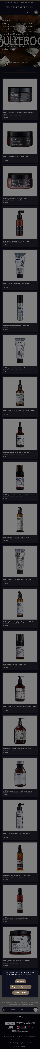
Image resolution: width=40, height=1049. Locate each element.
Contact (29, 1043)
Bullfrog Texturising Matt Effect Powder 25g (18, 791)
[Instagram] (22, 1017)
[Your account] (32, 12)
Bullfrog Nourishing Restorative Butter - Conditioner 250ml (17, 961)
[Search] (28, 12)
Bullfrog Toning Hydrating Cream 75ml (16, 326)
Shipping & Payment (19, 1043)
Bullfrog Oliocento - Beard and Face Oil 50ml (18, 410)
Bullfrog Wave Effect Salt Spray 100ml (16, 241)
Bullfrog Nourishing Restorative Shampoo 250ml (19, 706)
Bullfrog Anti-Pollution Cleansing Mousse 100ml (19, 495)
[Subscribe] (35, 1010)
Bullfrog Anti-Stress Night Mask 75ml (16, 537)
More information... (26, 974)
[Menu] (4, 12)
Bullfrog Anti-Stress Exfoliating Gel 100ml (17, 579)
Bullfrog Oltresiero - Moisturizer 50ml (16, 452)
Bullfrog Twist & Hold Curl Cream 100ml (16, 156)
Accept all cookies (21, 992)
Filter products (21, 70)
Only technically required (20, 987)
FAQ (9, 1043)
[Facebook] (18, 1017)
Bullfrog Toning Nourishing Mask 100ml (16, 283)
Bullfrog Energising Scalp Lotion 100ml (16, 833)
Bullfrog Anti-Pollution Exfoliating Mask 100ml (19, 368)
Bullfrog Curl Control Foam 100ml (14, 664)
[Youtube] (20, 1017)
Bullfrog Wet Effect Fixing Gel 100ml (15, 199)
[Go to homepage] (20, 7)
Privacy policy (17, 977)
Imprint (25, 977)
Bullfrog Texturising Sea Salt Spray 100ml (17, 918)
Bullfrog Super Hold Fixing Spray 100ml (16, 876)
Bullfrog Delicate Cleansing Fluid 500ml (17, 749)
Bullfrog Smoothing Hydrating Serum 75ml (18, 622)
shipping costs (23, 1037)
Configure (20, 981)
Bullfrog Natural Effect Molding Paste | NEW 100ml (18, 113)
